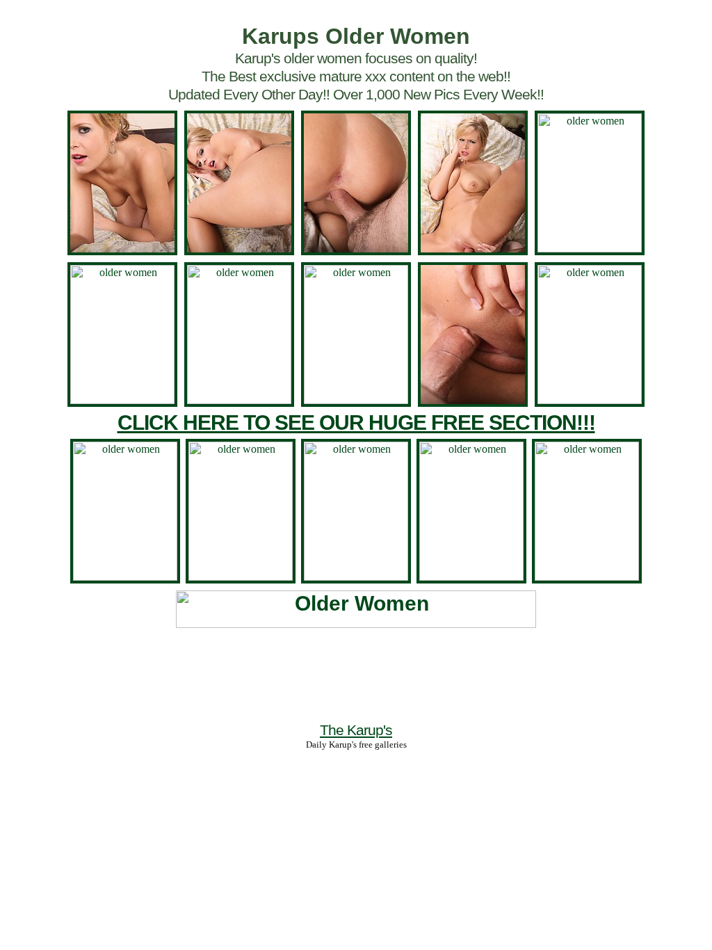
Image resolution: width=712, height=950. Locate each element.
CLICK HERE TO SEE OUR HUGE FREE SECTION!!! (356, 422)
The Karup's (356, 730)
